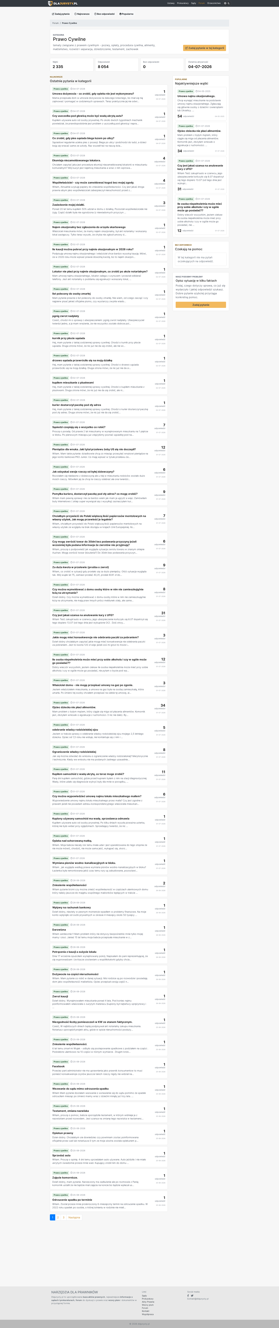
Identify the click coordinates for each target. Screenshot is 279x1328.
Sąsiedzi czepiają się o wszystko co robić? (78, 427)
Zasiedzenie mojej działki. (68, 204)
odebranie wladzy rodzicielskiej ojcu (75, 729)
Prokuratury (147, 1299)
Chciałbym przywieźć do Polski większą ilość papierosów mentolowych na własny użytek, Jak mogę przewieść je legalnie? (99, 517)
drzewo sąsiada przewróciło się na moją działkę (82, 360)
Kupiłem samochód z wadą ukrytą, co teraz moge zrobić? (88, 774)
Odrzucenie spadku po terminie (72, 1199)
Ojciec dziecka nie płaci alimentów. (74, 707)
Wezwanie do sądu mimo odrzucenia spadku (80, 1088)
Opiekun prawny (62, 1133)
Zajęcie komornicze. (65, 1177)
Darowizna (59, 929)
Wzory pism (148, 1305)
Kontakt (145, 1311)
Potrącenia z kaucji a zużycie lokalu (74, 951)
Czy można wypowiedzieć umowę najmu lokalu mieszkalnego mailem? (96, 796)
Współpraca (148, 1314)
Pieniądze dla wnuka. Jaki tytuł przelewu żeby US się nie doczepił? (94, 449)
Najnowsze (83, 13)
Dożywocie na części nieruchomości (75, 974)
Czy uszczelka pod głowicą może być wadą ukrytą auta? (87, 115)
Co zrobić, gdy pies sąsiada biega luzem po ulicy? (83, 138)
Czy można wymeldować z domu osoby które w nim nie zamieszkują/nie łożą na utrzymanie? (98, 591)
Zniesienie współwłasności (69, 885)
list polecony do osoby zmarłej (71, 293)
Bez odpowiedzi (106, 13)
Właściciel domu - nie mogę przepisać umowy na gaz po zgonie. (92, 685)
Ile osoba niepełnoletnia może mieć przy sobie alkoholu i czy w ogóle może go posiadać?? (99, 661)
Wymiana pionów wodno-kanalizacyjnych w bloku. (84, 862)
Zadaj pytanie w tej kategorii (206, 48)
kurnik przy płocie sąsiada (68, 338)
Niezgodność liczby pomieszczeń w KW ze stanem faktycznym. (92, 1022)
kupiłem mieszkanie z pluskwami (73, 382)
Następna (74, 1217)
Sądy (144, 1295)
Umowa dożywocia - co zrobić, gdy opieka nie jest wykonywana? (93, 93)
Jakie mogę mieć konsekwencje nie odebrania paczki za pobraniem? (95, 637)
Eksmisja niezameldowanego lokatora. (76, 160)
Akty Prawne (148, 1302)
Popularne (127, 13)
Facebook (58, 1066)
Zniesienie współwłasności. (69, 1044)
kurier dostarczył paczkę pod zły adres (76, 404)
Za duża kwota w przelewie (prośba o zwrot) (80, 567)
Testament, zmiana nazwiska (70, 1110)
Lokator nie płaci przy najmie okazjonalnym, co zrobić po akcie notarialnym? (100, 271)
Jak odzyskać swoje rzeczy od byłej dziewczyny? (83, 471)
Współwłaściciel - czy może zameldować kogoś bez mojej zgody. (93, 182)
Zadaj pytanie (62, 13)
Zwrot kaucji (60, 996)
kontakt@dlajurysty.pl (198, 1299)
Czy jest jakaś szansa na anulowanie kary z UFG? (83, 615)
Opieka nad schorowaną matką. (72, 840)
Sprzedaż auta (61, 1155)
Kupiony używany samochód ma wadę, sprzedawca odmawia (90, 818)
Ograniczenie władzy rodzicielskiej (74, 751)
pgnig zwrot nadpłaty (65, 316)
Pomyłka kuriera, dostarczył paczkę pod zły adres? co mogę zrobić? (95, 493)
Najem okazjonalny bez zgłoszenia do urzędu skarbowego (89, 227)
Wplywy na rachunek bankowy (71, 907)
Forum (55, 23)
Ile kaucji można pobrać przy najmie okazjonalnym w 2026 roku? (93, 249)
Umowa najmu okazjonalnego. (196, 96)
